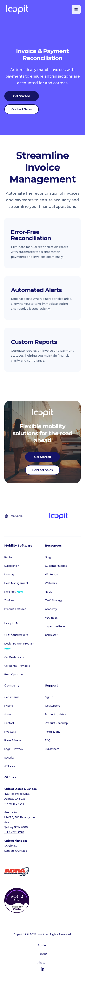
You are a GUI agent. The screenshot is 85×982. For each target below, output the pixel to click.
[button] (76, 9)
